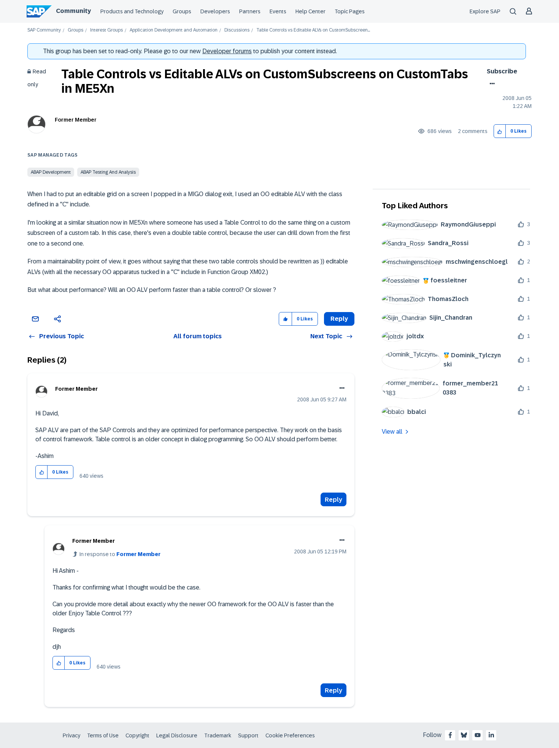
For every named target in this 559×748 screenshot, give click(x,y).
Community (73, 11)
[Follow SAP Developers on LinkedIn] (491, 735)
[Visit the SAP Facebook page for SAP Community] (450, 735)
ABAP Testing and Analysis (108, 172)
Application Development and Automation (174, 30)
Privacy (71, 735)
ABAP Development (51, 172)
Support (248, 735)
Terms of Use (103, 735)
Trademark (217, 735)
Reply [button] (339, 318)
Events (278, 11)
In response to (119, 554)
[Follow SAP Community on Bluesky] (464, 735)
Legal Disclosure (176, 735)
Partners (249, 11)
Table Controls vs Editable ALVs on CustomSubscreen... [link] (313, 30)
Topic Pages (350, 11)
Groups (182, 11)
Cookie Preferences (290, 735)
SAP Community (44, 30)
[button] (500, 131)
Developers (215, 11)
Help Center (310, 11)
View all (392, 431)
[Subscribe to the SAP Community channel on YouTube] (478, 735)
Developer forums (227, 51)
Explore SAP (485, 11)
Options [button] (491, 83)
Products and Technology (132, 11)
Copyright (137, 735)
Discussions (236, 30)
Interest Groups (106, 30)
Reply (333, 499)
